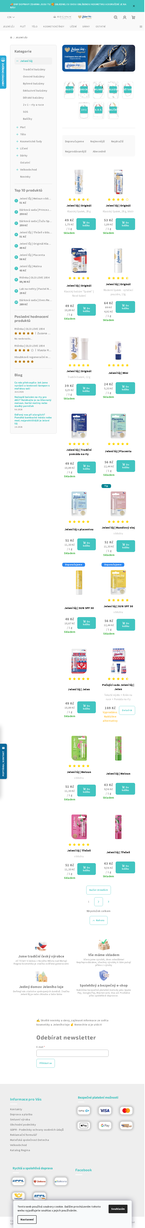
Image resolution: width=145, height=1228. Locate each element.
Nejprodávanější (75, 151)
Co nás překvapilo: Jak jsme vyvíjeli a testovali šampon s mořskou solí (32, 385)
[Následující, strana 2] (98, 901)
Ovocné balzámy (34, 76)
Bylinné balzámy (33, 84)
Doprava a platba (21, 1114)
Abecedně (99, 151)
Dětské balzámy (33, 98)
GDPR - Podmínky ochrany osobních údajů (37, 1130)
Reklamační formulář (23, 1135)
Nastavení (27, 1219)
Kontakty (16, 1109)
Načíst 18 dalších (98, 890)
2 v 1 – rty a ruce (33, 105)
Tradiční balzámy (34, 69)
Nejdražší (117, 141)
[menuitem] (8, 27)
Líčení (24, 148)
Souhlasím (118, 1209)
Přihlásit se (45, 1063)
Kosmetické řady (31, 141)
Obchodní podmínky (23, 1125)
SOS (25, 112)
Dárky (24, 155)
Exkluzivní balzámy (35, 91)
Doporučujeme (74, 141)
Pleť (22, 127)
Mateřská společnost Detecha (29, 1140)
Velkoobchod (28, 170)
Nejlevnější (97, 141)
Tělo (23, 134)
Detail (125, 710)
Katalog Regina (20, 1150)
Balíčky (27, 119)
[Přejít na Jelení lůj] (85, 17)
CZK (9, 17)
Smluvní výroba (20, 1119)
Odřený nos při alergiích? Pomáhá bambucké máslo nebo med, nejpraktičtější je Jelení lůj (33, 419)
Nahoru (100, 920)
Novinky (25, 177)
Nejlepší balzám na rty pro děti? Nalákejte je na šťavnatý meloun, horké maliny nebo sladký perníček (32, 401)
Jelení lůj (26, 61)
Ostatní (25, 163)
